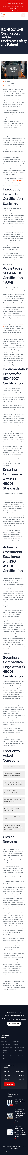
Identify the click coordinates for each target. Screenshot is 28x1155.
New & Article (13, 8)
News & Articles (7, 1056)
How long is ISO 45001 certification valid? (13, 818)
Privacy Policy (7, 1059)
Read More (17, 1106)
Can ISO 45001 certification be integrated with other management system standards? (13, 827)
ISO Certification (7, 1047)
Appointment (19, 1056)
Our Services (17, 6)
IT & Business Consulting (19, 1052)
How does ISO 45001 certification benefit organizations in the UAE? (13, 783)
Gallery (24, 6)
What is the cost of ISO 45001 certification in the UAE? (12, 809)
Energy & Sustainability (7, 1052)
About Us (3, 6)
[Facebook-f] (12, 10)
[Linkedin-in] (17, 10)
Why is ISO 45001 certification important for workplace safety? (12, 774)
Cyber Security (19, 1047)
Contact (17, 1041)
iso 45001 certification (11, 86)
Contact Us (10, 6)
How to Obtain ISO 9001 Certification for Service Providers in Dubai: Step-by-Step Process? (20, 1132)
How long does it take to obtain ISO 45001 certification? (14, 800)
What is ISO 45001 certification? (12, 767)
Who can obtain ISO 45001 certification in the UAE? (11, 792)
